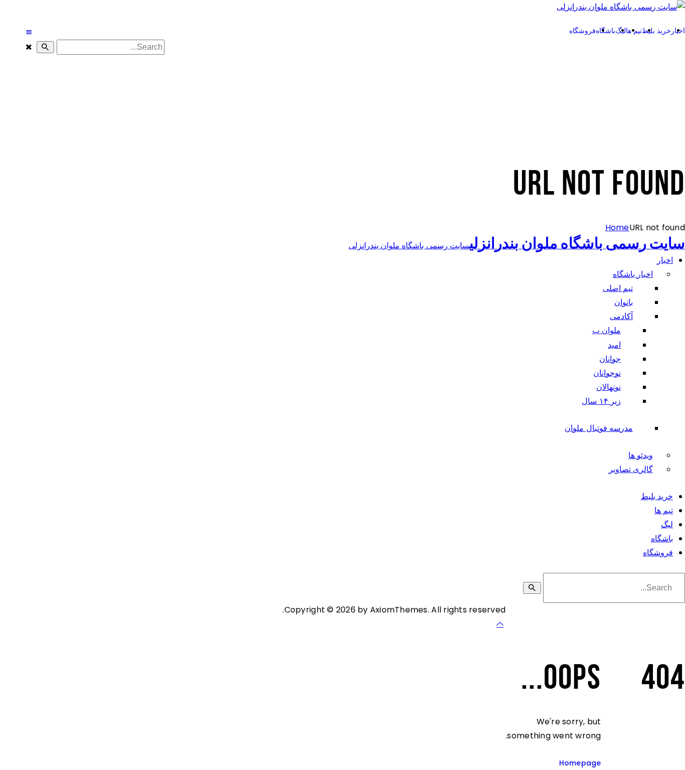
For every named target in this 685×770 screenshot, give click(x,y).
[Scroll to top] (499, 624)
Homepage (580, 763)
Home (617, 227)
